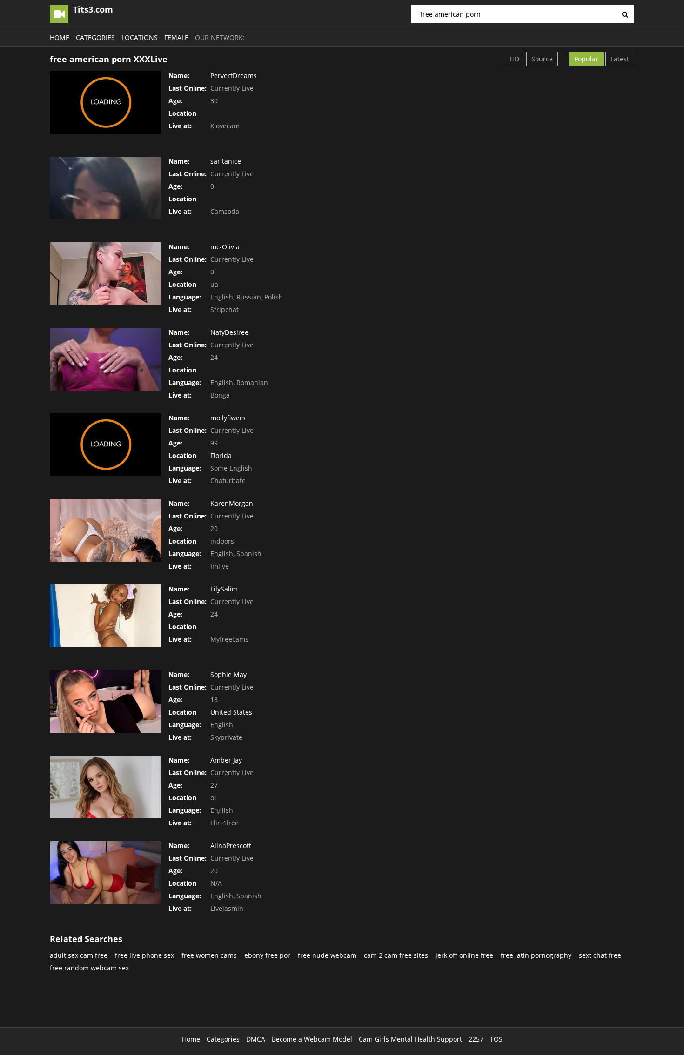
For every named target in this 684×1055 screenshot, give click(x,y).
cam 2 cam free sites (396, 955)
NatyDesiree (229, 332)
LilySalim (224, 588)
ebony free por (267, 955)
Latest (619, 58)
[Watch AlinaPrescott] (105, 872)
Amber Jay (226, 760)
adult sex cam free (78, 955)
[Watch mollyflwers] (105, 444)
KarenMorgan (231, 503)
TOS (496, 1039)
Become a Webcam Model (312, 1039)
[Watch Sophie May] (105, 701)
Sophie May (228, 674)
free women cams (209, 955)
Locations (139, 37)
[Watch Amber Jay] (105, 787)
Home (59, 37)
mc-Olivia (225, 246)
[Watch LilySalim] (105, 615)
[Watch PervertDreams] (105, 102)
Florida (221, 455)
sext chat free (600, 955)
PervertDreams (233, 75)
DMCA (255, 1039)
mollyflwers (228, 417)
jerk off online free (464, 955)
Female (176, 37)
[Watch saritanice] (105, 188)
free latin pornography (536, 955)
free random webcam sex (89, 967)
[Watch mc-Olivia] (105, 273)
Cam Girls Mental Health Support (410, 1039)
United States (231, 712)
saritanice (225, 161)
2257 (476, 1039)
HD (514, 58)
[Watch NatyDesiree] (105, 359)
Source (542, 58)
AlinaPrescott (230, 845)
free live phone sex (144, 955)
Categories (95, 37)
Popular (586, 58)
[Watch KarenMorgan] (105, 530)
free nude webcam (327, 955)
